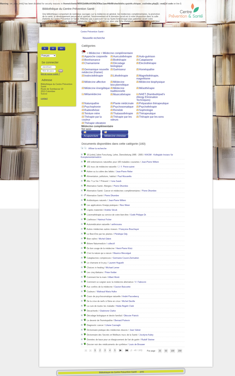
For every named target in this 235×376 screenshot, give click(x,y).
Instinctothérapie (93, 75)
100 (172, 351)
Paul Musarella (124, 176)
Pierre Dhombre (121, 186)
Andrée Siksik (110, 210)
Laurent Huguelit (116, 263)
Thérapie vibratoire (95, 123)
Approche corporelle (95, 56)
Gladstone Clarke (108, 311)
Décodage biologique (117, 64)
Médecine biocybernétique (119, 83)
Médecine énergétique (97, 88)
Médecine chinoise (115, 135)
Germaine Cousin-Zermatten (126, 258)
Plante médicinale (123, 103)
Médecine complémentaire (118, 53)
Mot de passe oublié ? (50, 74)
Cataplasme (146, 59)
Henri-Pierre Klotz (124, 248)
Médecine (94, 53)
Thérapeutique (147, 113)
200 (179, 351)
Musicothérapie (122, 94)
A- (45, 48)
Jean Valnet (135, 330)
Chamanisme (92, 63)
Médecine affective (95, 82)
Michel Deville (128, 301)
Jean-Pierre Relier (124, 171)
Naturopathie (91, 103)
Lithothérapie (120, 75)
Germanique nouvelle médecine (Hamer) (95, 71)
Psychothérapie (148, 106)
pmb (142, 371)
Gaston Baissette (122, 287)
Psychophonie (92, 106)
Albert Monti (113, 277)
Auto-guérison (147, 56)
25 (160, 351)
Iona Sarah (116, 181)
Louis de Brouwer (137, 344)
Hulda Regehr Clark (125, 306)
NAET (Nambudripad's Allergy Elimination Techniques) (150, 97)
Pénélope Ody (121, 234)
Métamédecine (92, 94)
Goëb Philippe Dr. (138, 215)
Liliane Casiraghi (113, 325)
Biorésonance (92, 59)
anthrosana (116, 224)
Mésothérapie (147, 88)
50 (166, 351)
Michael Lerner (112, 267)
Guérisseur (119, 69)
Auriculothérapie (122, 56)
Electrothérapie (147, 63)
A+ (61, 48)
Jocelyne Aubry (146, 335)
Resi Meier (125, 205)
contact (44, 98)
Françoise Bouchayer (129, 229)
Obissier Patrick (131, 315)
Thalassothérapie (123, 113)
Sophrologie (146, 110)
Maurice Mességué (122, 253)
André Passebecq (130, 296)
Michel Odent (105, 239)
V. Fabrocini (140, 282)
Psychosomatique (123, 106)
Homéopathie (146, 69)
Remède (118, 110)
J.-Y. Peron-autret (126, 167)
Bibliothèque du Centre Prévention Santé (118, 372)
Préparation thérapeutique (154, 103)
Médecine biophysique (152, 82)
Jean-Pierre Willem (150, 162)
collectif (111, 243)
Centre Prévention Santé (92, 31)
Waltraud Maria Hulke (107, 291)
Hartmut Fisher (104, 219)
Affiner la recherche (97, 148)
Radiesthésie (91, 110)
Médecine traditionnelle (117, 89)
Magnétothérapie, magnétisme (147, 77)
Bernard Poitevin (122, 320)
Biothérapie (119, 59)
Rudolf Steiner (147, 339)
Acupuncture (91, 135)
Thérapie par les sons (151, 116)
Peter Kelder (111, 272)
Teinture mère (92, 113)
